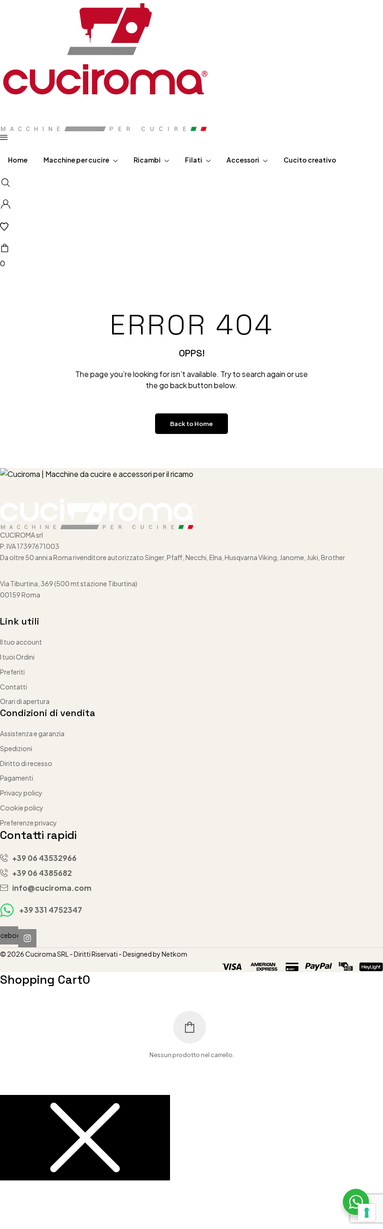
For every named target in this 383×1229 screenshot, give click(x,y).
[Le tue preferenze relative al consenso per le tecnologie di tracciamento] (367, 1213)
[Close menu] (85, 1137)
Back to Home (191, 423)
